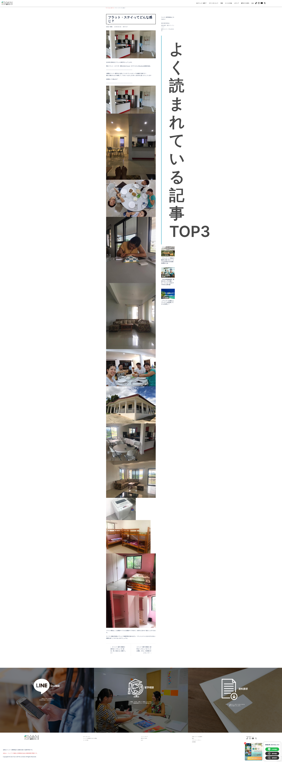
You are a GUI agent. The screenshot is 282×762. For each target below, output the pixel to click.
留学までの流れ (245, 3)
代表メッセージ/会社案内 (197, 736)
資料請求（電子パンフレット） (167, 26)
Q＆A (142, 740)
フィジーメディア (144, 736)
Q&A (252, 3)
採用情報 (194, 741)
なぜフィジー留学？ (201, 3)
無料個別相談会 (165, 23)
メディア (236, 3)
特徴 (221, 3)
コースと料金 (228, 3)
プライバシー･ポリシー (196, 740)
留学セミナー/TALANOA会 (167, 29)
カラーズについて (213, 3)
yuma (111, 26)
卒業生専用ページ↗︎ (250, 736)
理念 (193, 738)
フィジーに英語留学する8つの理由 (90, 738)
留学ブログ (125, 26)
